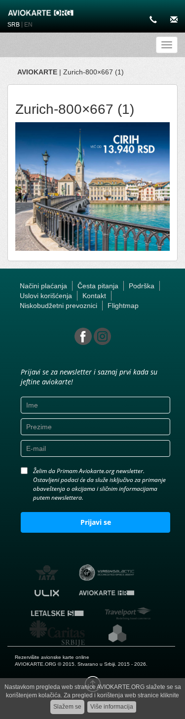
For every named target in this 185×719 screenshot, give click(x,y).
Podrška (141, 286)
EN (28, 24)
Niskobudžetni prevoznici (58, 305)
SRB (13, 24)
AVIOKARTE (37, 72)
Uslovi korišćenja (46, 296)
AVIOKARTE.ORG (35, 664)
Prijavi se (95, 522)
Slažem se (67, 706)
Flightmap (123, 305)
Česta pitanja (97, 286)
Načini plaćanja (43, 286)
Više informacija (111, 706)
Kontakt (94, 296)
